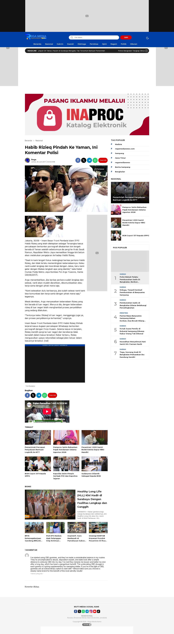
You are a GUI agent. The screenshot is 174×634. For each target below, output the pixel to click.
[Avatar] (27, 555)
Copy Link (103, 160)
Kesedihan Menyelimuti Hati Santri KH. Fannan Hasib (133, 343)
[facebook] (78, 160)
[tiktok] (98, 611)
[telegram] (89, 160)
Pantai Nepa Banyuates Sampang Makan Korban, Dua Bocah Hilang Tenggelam (132, 318)
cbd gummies (37, 555)
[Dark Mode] (147, 38)
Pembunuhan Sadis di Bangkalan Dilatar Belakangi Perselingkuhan (133, 305)
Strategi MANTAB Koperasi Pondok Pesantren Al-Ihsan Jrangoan (98, 539)
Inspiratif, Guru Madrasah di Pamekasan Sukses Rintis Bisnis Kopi (77, 539)
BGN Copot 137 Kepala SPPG (35, 475)
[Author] (27, 160)
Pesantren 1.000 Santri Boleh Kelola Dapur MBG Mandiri (93, 449)
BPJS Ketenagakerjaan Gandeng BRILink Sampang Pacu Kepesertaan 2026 (33, 541)
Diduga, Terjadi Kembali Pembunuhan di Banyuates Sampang (132, 292)
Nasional (39, 140)
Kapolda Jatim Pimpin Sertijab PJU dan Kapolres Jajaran (65, 476)
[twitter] (83, 160)
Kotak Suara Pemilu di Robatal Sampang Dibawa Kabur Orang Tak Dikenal (132, 331)
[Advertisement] (87, 73)
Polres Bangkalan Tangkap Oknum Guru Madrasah (120, 51)
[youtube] (94, 611)
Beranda (28, 140)
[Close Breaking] (146, 50)
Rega (33, 159)
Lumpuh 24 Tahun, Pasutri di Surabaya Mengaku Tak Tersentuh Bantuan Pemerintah (53, 51)
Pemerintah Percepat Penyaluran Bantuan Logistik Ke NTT (35, 449)
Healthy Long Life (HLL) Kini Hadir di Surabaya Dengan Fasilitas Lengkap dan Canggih (92, 499)
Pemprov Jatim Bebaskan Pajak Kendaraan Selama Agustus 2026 (65, 449)
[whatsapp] (95, 160)
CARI (126, 37)
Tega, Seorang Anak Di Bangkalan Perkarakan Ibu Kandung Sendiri (132, 354)
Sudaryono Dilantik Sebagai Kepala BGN (91, 475)
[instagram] (90, 611)
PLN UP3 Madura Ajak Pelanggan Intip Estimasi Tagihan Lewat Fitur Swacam (53, 541)
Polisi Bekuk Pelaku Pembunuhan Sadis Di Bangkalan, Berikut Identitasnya (130, 279)
